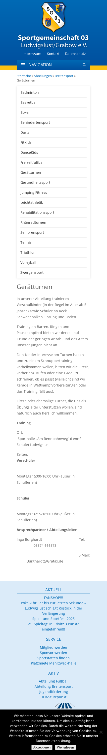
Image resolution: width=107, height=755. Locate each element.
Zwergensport (32, 272)
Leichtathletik (31, 202)
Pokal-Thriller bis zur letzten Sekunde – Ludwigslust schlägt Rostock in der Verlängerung (53, 608)
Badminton (29, 92)
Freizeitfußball (32, 162)
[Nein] (100, 732)
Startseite (24, 76)
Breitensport (64, 76)
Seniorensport (32, 232)
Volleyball (28, 262)
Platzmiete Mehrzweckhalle (53, 663)
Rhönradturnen (33, 222)
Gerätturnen (30, 172)
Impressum (31, 53)
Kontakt (53, 53)
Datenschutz (75, 53)
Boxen (25, 112)
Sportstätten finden (53, 658)
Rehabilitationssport (37, 212)
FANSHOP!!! (53, 597)
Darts (24, 132)
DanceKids (29, 152)
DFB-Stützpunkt (53, 696)
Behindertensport (35, 122)
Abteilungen (43, 76)
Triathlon (28, 252)
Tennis (26, 242)
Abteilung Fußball (53, 681)
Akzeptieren (42, 747)
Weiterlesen (65, 747)
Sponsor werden (53, 652)
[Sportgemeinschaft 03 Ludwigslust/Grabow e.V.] (53, 25)
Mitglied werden (53, 647)
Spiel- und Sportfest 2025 (53, 618)
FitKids (26, 142)
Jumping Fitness (33, 192)
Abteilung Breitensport (54, 686)
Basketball (29, 102)
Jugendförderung (53, 691)
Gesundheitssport (35, 182)
